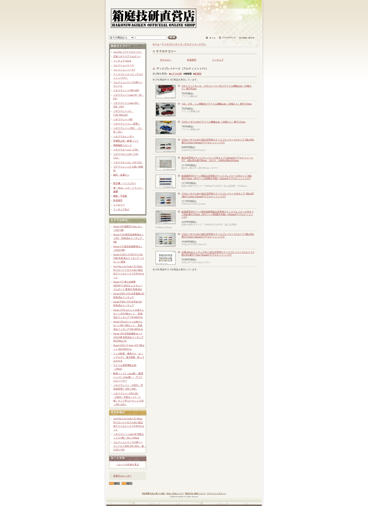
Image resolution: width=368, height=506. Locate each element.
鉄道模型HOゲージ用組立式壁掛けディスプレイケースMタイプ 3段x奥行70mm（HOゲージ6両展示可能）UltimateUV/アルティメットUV (217, 177)
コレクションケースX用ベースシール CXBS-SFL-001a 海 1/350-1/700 (129, 446)
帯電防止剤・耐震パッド (126, 141)
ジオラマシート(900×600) (126, 90)
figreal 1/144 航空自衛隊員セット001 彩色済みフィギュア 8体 (128, 238)
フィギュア (218, 60)
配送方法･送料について (195, 493)
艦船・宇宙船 (120, 196)
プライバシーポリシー (216, 493)
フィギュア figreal (122, 61)
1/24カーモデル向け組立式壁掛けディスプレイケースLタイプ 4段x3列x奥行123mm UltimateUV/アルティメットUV (218, 235)
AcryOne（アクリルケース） (127, 52)
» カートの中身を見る (128, 464)
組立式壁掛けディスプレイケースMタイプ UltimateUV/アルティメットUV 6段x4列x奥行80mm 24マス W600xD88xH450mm (217, 159)
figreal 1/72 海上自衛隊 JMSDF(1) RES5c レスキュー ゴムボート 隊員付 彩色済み (127, 285)
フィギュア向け (121, 209)
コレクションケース (123, 65)
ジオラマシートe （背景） (126, 123)
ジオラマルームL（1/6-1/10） (128, 162)
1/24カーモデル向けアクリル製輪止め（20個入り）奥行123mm (213, 122)
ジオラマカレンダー (123, 136)
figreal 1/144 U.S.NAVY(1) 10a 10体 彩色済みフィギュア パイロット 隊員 (128, 258)
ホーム (156, 44)
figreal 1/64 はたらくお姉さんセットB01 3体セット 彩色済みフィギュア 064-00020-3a (128, 325)
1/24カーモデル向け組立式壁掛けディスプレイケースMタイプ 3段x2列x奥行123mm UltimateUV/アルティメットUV (218, 195)
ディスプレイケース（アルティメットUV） (184, 44)
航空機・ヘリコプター (124, 183)
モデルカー (165, 60)
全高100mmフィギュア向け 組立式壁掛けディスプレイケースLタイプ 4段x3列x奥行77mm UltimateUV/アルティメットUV (218, 253)
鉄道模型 (117, 200)
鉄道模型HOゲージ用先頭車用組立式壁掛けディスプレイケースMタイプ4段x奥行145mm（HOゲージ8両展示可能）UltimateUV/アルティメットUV (218, 214)
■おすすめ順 (175, 73)
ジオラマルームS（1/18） (126, 149)
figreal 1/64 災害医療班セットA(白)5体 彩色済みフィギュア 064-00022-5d (128, 337)
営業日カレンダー (122, 476)
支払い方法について (175, 493)
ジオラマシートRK (123, 119)
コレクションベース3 (124, 70)
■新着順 (197, 73)
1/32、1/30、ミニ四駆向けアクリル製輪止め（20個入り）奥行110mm (217, 104)
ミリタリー (119, 204)
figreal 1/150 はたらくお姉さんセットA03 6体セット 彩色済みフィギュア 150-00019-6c (128, 314)
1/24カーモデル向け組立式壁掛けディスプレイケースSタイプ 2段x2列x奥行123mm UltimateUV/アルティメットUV (218, 141)
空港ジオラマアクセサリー (127, 56)
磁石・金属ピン (121, 175)
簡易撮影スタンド (122, 145)
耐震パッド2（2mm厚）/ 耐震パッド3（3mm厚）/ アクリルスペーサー (128, 377)
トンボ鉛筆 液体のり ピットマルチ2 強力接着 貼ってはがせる (128, 357)
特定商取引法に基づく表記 (153, 493)
